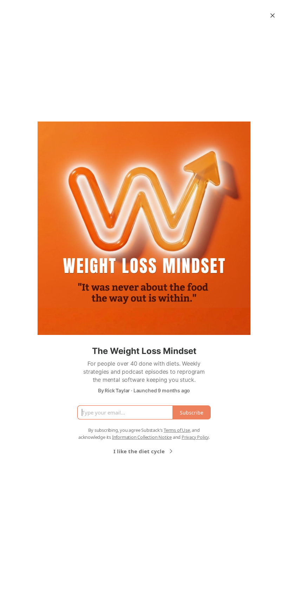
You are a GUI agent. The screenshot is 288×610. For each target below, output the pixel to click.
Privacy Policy (195, 437)
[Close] (273, 15)
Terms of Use (177, 430)
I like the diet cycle (139, 451)
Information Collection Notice (142, 437)
